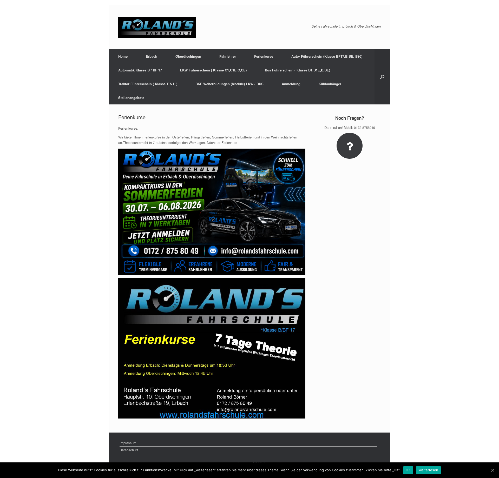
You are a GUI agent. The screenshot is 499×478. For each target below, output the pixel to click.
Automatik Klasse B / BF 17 (140, 70)
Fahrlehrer (227, 56)
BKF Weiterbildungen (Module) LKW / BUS (229, 83)
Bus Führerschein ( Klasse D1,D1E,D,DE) (297, 70)
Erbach (151, 56)
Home (123, 56)
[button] (382, 76)
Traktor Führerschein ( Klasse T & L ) (147, 83)
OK (408, 470)
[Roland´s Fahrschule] (157, 27)
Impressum (128, 442)
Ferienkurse (263, 56)
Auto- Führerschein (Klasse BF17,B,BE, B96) (326, 56)
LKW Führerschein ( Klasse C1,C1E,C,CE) (213, 70)
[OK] (492, 470)
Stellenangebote (131, 97)
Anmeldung (291, 83)
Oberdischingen (188, 56)
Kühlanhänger (330, 83)
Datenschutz (129, 449)
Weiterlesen (428, 470)
